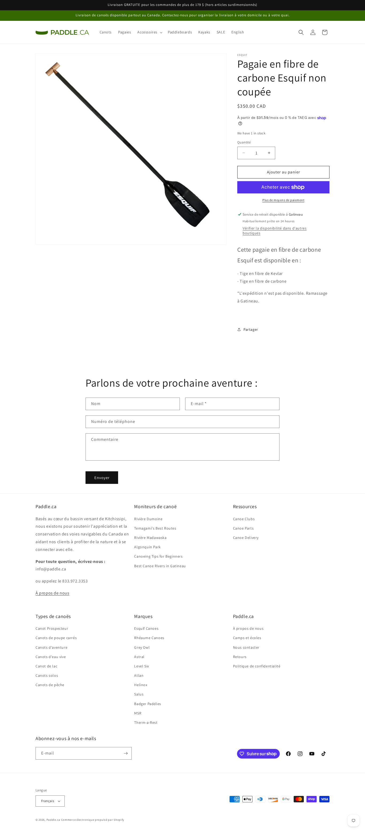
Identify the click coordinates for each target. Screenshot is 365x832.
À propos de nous (52, 593)
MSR (137, 713)
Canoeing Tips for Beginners (158, 556)
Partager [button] (250, 329)
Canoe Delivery (246, 537)
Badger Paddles (147, 703)
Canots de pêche (50, 684)
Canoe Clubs (244, 518)
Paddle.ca (53, 820)
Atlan (138, 675)
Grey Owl (142, 647)
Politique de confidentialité (257, 666)
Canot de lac (46, 666)
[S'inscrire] (125, 753)
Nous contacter (246, 647)
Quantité (244, 142)
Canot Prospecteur (52, 628)
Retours (240, 656)
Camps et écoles (247, 637)
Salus (138, 694)
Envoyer (102, 477)
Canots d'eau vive (51, 656)
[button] (149, 32)
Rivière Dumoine (148, 518)
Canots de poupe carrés (56, 637)
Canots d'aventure (51, 647)
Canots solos (47, 675)
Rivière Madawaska (150, 537)
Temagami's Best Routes (155, 528)
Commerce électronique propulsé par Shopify (92, 820)
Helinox (140, 684)
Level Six (141, 666)
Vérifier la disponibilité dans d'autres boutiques (274, 230)
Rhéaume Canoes (149, 637)
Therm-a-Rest (145, 722)
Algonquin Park (147, 547)
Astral (139, 656)
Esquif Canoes (146, 628)
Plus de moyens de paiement (283, 200)
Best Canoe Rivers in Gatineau (160, 565)
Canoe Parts (243, 528)
